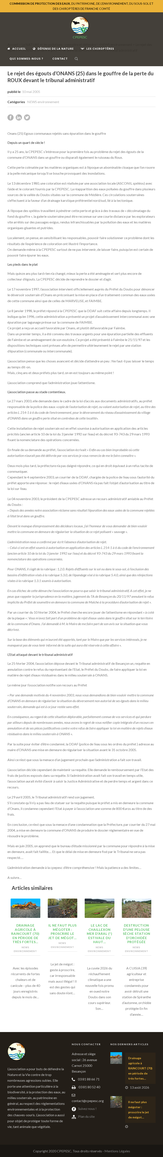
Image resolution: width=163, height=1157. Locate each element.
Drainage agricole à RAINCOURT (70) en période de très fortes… (25, 933)
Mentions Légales (117, 1151)
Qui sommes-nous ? (26, 58)
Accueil (19, 48)
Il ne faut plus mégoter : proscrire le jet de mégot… (62, 931)
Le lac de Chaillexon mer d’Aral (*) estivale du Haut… (99, 933)
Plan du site (86, 1116)
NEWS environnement (43, 102)
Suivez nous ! (87, 1109)
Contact (60, 58)
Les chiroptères (100, 48)
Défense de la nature (56, 48)
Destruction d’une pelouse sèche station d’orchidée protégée (136, 933)
